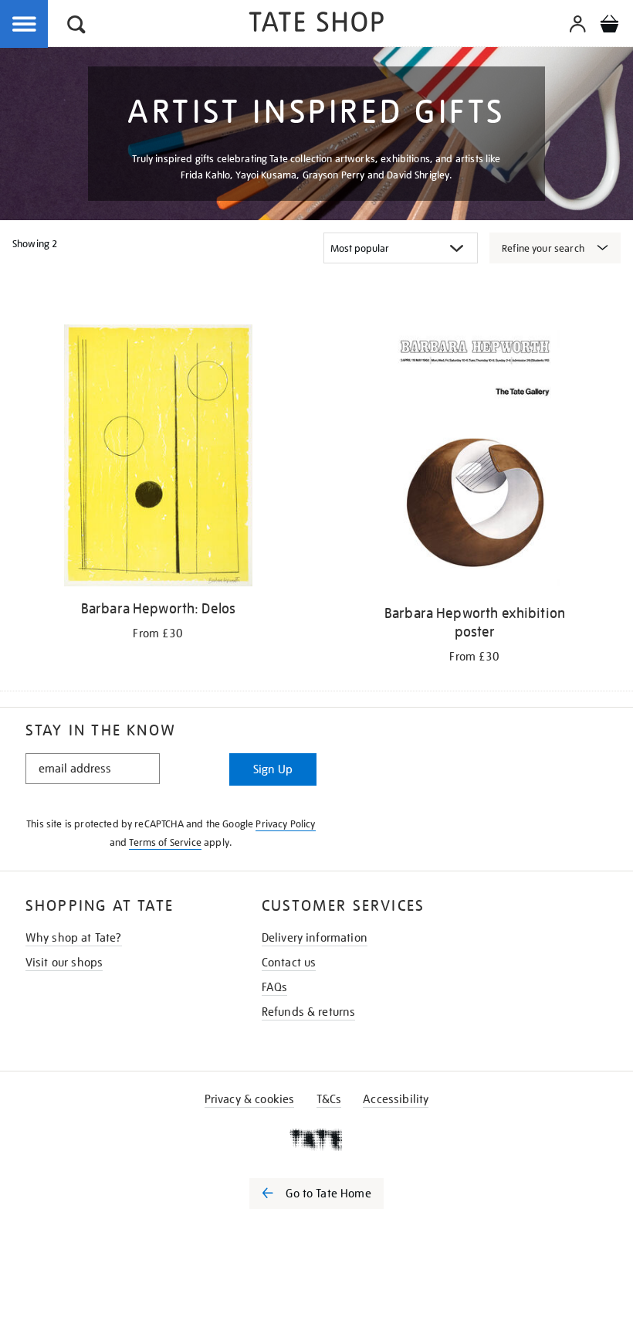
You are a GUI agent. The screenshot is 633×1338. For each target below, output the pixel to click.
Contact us (289, 962)
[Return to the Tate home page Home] (316, 24)
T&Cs (329, 1099)
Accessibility (395, 1099)
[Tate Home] (316, 1139)
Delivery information (314, 938)
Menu (24, 24)
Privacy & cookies (250, 1099)
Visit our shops (64, 962)
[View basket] (609, 26)
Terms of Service (165, 842)
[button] (76, 26)
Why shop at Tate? (73, 938)
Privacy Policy (285, 823)
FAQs (275, 987)
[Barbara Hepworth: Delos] (158, 458)
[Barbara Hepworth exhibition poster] (474, 460)
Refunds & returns (309, 1012)
